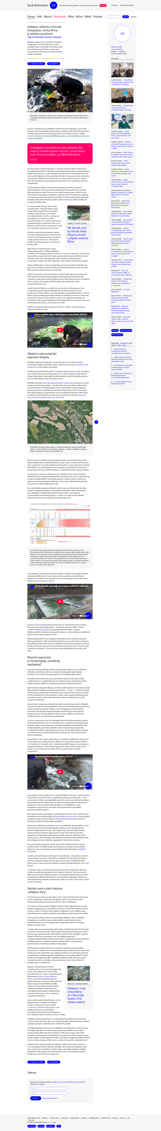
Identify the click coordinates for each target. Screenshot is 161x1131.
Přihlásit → (35, 1098)
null (128, 1118)
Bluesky (115, 1118)
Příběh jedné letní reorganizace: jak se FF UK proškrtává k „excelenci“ (120, 351)
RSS (58, 1126)
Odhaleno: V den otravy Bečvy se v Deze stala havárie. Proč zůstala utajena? (76, 995)
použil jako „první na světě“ (67, 816)
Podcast (97, 16)
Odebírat (127, 5)
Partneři (31, 1120)
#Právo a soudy (126, 330)
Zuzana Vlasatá (53, 37)
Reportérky (60, 16)
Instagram (50, 1126)
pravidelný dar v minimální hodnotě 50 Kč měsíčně (68, 1082)
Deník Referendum (37, 5)
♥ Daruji (103, 5)
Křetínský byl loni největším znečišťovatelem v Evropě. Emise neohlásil (121, 367)
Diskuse (84, 1118)
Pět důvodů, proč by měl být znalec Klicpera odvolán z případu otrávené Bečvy (77, 234)
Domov (31, 16)
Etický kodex (74, 1118)
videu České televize (76, 879)
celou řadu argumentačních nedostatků (57, 383)
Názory (48, 16)
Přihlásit (114, 5)
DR (54, 5)
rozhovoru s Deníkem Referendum (42, 1007)
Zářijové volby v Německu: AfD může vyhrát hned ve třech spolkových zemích (121, 359)
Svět (39, 16)
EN (135, 17)
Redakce (45, 1118)
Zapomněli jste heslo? (49, 1098)
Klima (71, 16)
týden (119, 345)
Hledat (125, 17)
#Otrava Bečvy (117, 335)
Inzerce (122, 1118)
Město (87, 16)
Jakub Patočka (35, 37)
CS (132, 17)
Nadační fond (105, 1118)
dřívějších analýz (40, 629)
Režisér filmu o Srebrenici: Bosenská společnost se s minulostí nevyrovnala (121, 376)
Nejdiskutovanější (126, 343)
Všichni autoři (54, 1118)
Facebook (31, 1126)
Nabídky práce (94, 1118)
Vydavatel (64, 1118)
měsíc (124, 345)
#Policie (115, 330)
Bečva (79, 16)
